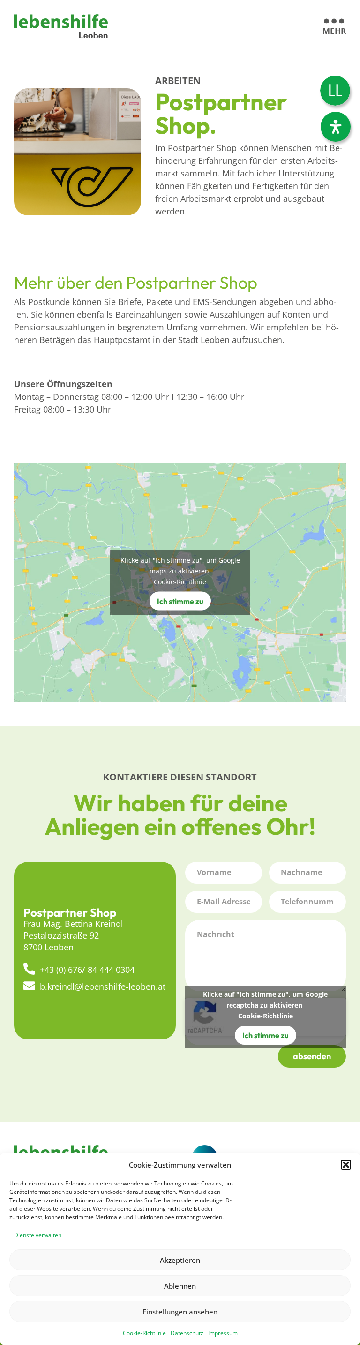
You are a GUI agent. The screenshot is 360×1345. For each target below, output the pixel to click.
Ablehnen (180, 1286)
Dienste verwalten (37, 1235)
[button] (346, 1164)
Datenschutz (187, 1333)
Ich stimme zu (180, 601)
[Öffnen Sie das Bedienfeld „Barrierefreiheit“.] (336, 127)
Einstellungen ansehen (180, 1311)
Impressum (223, 1333)
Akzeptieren (180, 1260)
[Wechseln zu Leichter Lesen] (335, 91)
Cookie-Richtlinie (144, 1333)
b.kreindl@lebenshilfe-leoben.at (102, 986)
